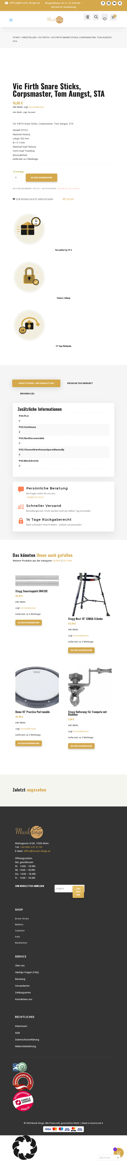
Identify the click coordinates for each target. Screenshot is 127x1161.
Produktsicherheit (80, 383)
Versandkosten (36, 107)
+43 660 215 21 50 (31, 847)
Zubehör (20, 930)
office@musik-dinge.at (24, 2)
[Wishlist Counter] (104, 19)
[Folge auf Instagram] (108, 3)
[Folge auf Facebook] (103, 3)
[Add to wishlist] (10, 55)
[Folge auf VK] (114, 3)
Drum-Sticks (22, 918)
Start (16, 37)
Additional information (36, 383)
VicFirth (62, 188)
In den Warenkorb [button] (28, 622)
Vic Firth (43, 37)
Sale (17, 936)
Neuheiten (21, 942)
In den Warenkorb (41, 177)
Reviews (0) (27, 393)
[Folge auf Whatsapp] (120, 3)
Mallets (19, 924)
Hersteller (29, 37)
